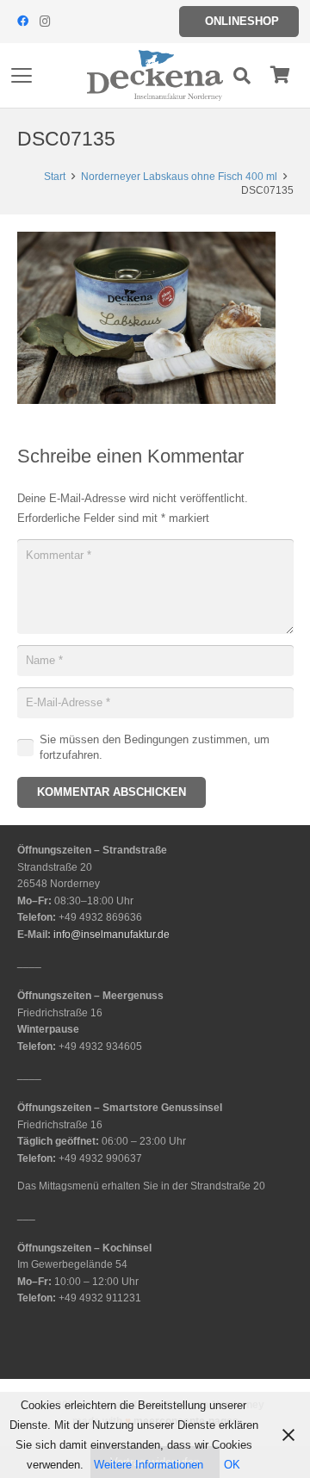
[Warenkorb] (280, 75)
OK (232, 1464)
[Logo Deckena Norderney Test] (155, 76)
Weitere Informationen (148, 1464)
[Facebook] (22, 21)
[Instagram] (45, 21)
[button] (22, 75)
